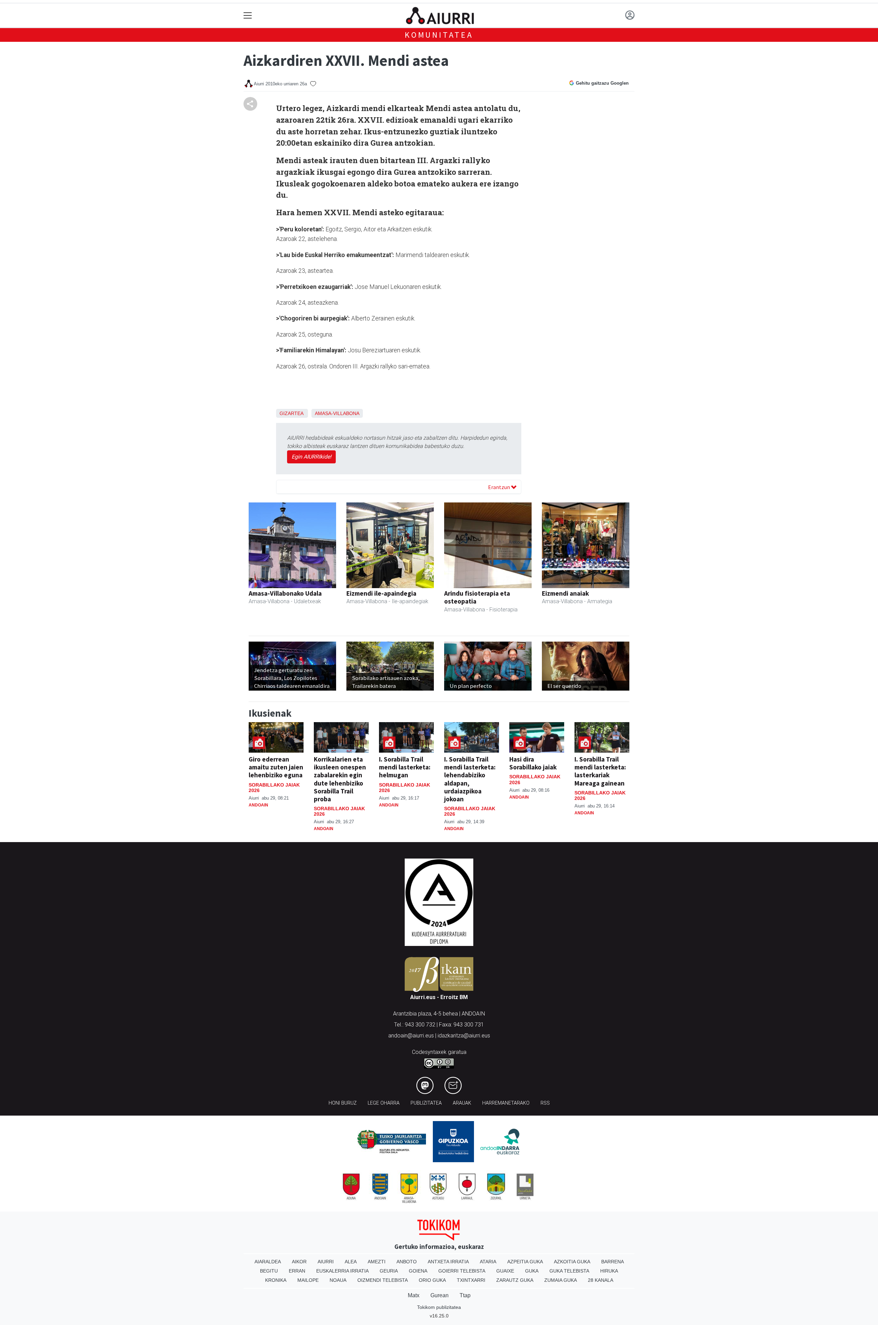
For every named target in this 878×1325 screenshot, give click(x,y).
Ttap (465, 1295)
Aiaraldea (267, 1261)
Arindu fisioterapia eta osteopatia (477, 597)
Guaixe (505, 1271)
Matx (413, 1295)
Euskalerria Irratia (342, 1271)
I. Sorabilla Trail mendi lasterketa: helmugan (404, 767)
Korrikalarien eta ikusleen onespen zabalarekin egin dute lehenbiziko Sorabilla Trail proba (340, 779)
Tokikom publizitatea (439, 1307)
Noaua (338, 1280)
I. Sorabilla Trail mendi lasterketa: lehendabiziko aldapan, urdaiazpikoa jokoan (470, 779)
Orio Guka (432, 1280)
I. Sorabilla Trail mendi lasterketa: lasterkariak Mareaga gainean (600, 771)
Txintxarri (471, 1280)
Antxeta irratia (448, 1261)
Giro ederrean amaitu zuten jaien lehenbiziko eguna (276, 767)
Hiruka (609, 1271)
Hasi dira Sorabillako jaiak (533, 763)
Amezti (376, 1261)
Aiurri (326, 1261)
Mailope (308, 1280)
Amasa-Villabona (337, 413)
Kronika (275, 1280)
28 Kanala (600, 1280)
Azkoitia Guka (572, 1261)
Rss (545, 1103)
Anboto (406, 1261)
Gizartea (291, 413)
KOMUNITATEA (439, 34)
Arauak (462, 1103)
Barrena (612, 1261)
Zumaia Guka (560, 1280)
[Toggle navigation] (247, 16)
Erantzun (499, 487)
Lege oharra (384, 1103)
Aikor (299, 1261)
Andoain (258, 805)
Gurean (439, 1295)
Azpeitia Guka (525, 1261)
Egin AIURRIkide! (311, 456)
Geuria (389, 1271)
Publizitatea (426, 1103)
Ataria (488, 1261)
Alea (351, 1261)
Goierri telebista (461, 1271)
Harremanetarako (506, 1103)
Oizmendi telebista (382, 1280)
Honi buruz (343, 1103)
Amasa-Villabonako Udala (285, 593)
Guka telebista (569, 1271)
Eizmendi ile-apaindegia (381, 593)
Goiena (418, 1271)
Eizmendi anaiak (565, 593)
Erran (297, 1271)
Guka (531, 1271)
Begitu (269, 1271)
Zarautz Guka (514, 1280)
